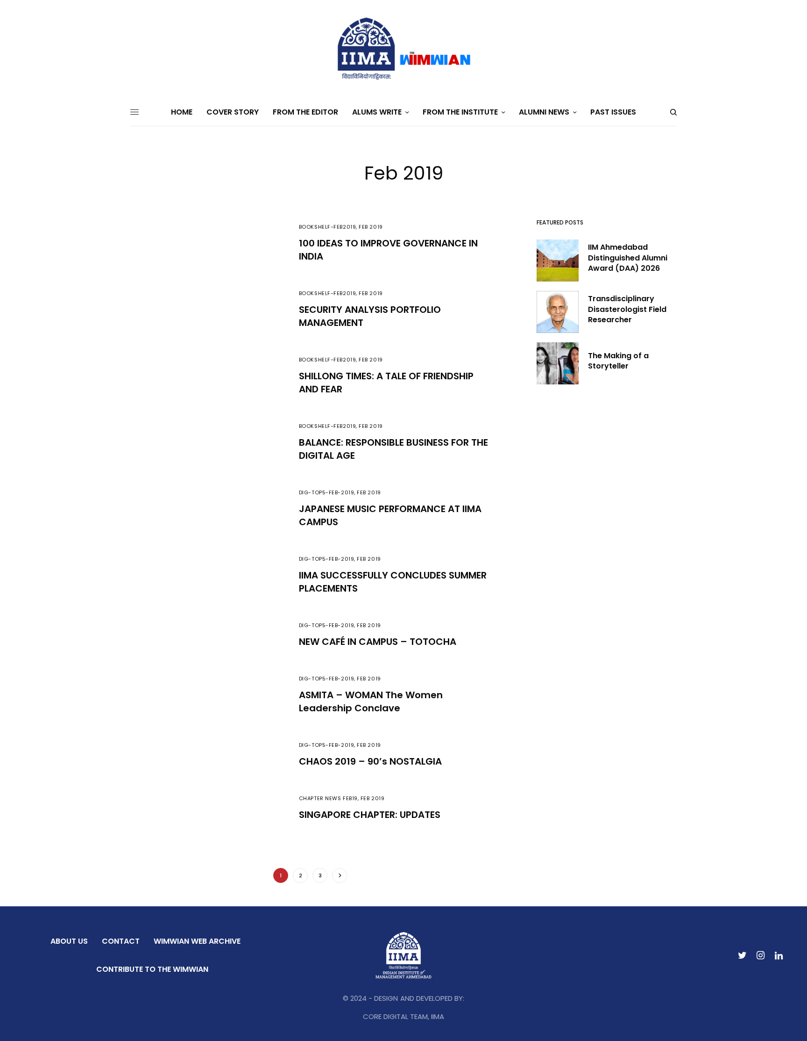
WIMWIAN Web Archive (197, 941)
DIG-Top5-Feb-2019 (326, 492)
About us (69, 941)
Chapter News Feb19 (328, 798)
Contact (121, 941)
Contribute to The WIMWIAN (152, 969)
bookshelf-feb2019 (327, 227)
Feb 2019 (370, 227)
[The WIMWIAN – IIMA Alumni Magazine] (403, 49)
